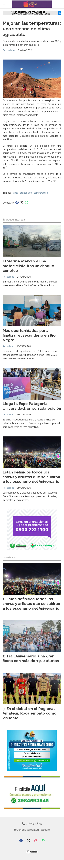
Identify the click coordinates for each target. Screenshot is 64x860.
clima (15, 192)
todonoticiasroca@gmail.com (32, 829)
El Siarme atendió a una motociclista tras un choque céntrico (28, 266)
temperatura (41, 192)
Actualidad (9, 50)
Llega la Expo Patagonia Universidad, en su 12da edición (32, 406)
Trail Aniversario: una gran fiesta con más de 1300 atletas (31, 658)
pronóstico (26, 192)
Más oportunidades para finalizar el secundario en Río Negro (29, 335)
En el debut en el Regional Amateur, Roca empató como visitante (29, 713)
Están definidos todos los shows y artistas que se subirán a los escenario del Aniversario (31, 477)
